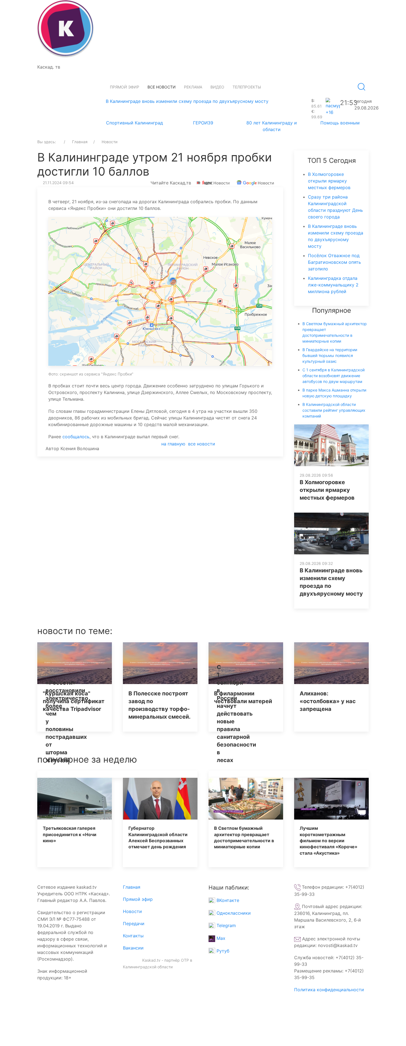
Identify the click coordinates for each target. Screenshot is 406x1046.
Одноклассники (233, 913)
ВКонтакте (227, 900)
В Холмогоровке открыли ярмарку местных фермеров (329, 180)
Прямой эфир (124, 87)
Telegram (225, 925)
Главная (131, 887)
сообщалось (75, 436)
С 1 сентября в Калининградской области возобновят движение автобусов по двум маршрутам (333, 375)
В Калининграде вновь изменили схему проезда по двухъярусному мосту (187, 101)
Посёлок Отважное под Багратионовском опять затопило (334, 262)
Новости (132, 911)
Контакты (133, 935)
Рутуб (222, 951)
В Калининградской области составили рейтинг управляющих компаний (333, 410)
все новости (201, 444)
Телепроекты (247, 87)
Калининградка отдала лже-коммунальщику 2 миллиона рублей (333, 284)
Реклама (193, 87)
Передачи (133, 923)
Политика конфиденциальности (329, 989)
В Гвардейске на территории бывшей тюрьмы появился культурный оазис (329, 355)
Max (220, 938)
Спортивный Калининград (134, 123)
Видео (217, 87)
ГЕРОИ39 (203, 123)
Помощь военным (340, 123)
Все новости (161, 87)
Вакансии (133, 948)
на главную (173, 444)
